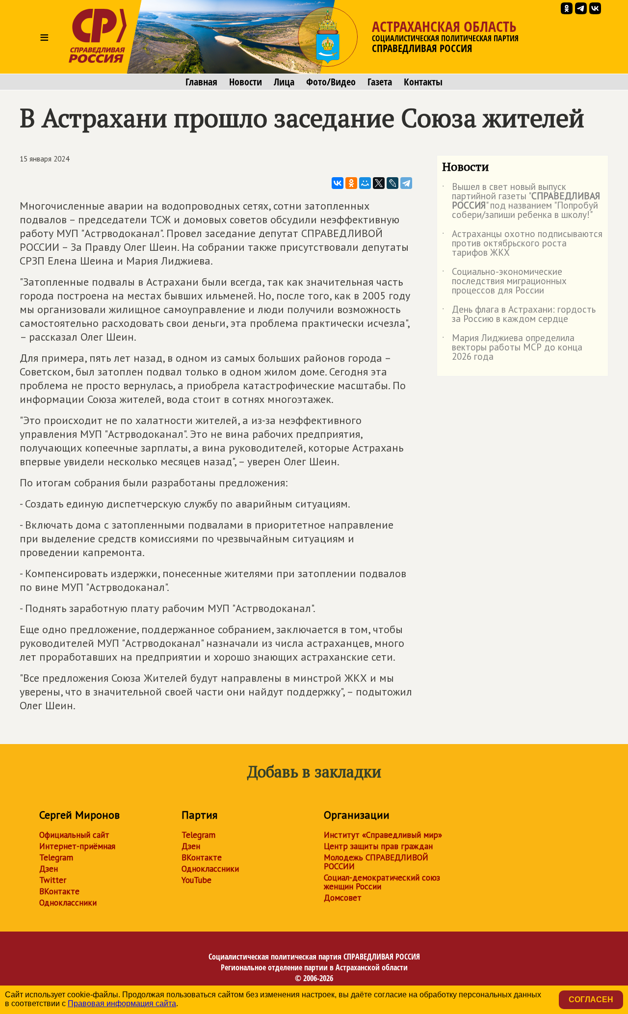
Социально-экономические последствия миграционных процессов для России (504, 281)
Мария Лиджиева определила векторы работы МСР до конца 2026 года (512, 347)
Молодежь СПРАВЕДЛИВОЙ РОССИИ (376, 862)
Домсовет (343, 897)
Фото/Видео (331, 82)
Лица (284, 82)
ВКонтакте (59, 891)
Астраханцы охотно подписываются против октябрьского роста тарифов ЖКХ (522, 243)
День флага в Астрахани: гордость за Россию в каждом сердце (519, 314)
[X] (379, 183)
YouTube (196, 880)
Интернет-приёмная (77, 846)
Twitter (52, 880)
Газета (379, 82)
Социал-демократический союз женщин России (382, 882)
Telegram (56, 857)
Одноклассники (68, 902)
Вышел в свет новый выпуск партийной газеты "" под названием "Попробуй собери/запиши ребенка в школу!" (521, 201)
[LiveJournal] (392, 183)
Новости (245, 82)
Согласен (591, 999)
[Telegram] (406, 183)
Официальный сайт (74, 834)
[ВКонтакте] (337, 183)
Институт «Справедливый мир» (383, 834)
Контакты (423, 82)
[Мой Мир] (365, 183)
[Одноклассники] (351, 183)
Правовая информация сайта (122, 1003)
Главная (201, 82)
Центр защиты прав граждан (378, 846)
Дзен (48, 868)
